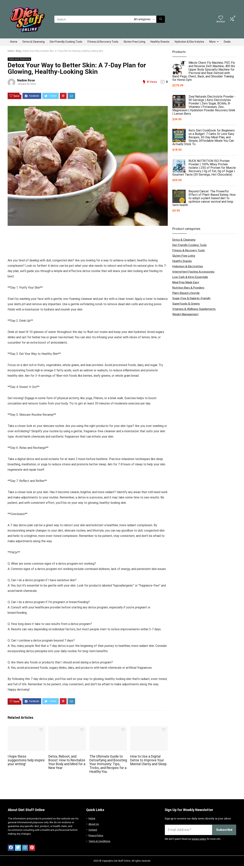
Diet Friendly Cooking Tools (66, 41)
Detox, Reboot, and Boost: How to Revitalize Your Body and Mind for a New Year (66, 762)
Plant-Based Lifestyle (186, 293)
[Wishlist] (220, 18)
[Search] (160, 19)
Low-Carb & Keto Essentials (190, 277)
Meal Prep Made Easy (185, 282)
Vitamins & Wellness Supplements (194, 309)
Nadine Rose (26, 80)
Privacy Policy (95, 835)
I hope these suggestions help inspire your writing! (26, 760)
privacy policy (199, 838)
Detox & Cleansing (33, 41)
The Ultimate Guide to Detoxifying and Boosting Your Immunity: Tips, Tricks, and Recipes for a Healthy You (108, 764)
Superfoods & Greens (186, 303)
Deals (227, 41)
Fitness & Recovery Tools (102, 41)
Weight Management (185, 314)
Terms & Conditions (99, 841)
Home (13, 41)
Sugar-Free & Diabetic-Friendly (191, 298)
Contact (92, 829)
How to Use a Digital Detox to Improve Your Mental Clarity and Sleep (148, 760)
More (212, 41)
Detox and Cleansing (19, 59)
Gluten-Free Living (134, 41)
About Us (93, 824)
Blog (18, 51)
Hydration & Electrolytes (189, 41)
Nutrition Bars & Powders (188, 287)
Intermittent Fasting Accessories (193, 271)
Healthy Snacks (159, 41)
